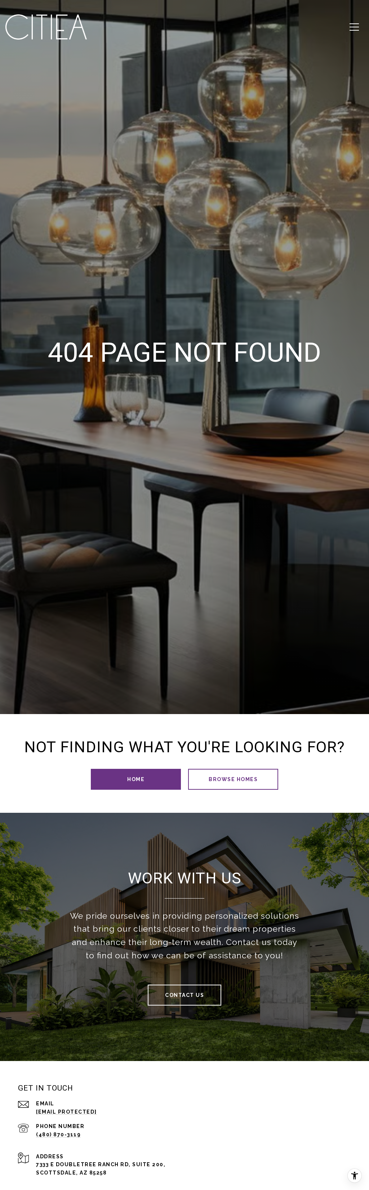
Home (136, 779)
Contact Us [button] (184, 995)
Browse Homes (233, 779)
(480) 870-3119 (58, 1134)
